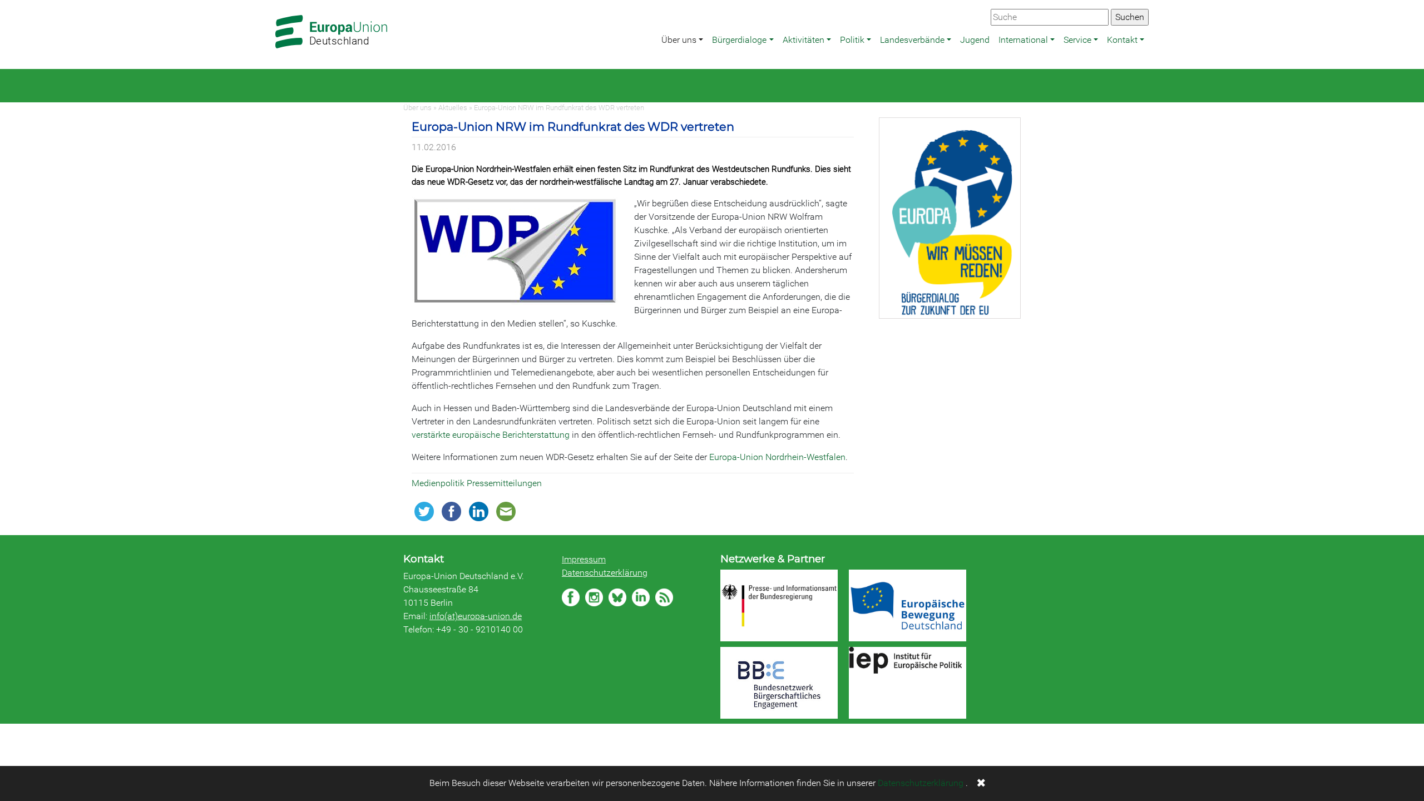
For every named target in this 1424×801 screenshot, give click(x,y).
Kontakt (1122, 39)
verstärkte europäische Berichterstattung (491, 434)
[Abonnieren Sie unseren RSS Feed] (664, 597)
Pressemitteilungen (504, 483)
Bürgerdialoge (739, 39)
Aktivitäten (803, 39)
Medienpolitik (439, 483)
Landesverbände (912, 39)
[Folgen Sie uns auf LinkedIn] (641, 597)
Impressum (584, 559)
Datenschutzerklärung (604, 572)
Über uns (678, 39)
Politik (852, 39)
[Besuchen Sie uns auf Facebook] (571, 597)
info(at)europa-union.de (475, 616)
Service (1077, 39)
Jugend (975, 39)
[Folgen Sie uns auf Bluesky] (617, 597)
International (1023, 39)
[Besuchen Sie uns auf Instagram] (594, 597)
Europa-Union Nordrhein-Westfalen (777, 457)
